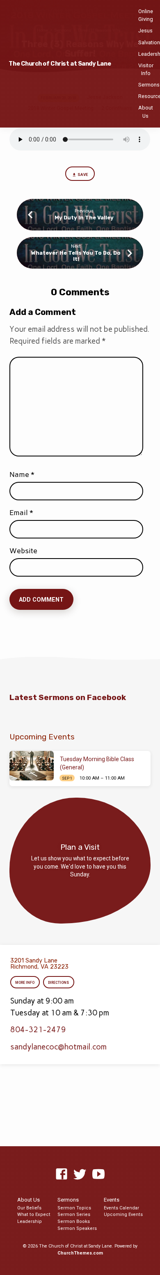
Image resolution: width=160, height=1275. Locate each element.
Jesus (145, 30)
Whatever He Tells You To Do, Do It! (76, 256)
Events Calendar (121, 1208)
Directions (58, 983)
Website (23, 550)
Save (82, 174)
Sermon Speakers (77, 1228)
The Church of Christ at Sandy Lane (60, 63)
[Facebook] (61, 1174)
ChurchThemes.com (80, 1253)
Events (111, 1200)
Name (21, 474)
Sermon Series (73, 1214)
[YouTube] (98, 1174)
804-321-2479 (38, 1029)
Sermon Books (73, 1221)
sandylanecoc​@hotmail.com (58, 1046)
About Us (145, 112)
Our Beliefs (29, 1208)
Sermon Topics (74, 1208)
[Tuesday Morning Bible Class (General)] (31, 765)
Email (21, 512)
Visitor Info (145, 69)
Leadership (29, 1221)
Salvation (149, 42)
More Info (25, 983)
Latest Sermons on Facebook (67, 697)
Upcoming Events (123, 1214)
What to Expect (33, 1214)
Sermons (149, 85)
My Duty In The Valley (84, 217)
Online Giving (145, 15)
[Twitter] (80, 1174)
